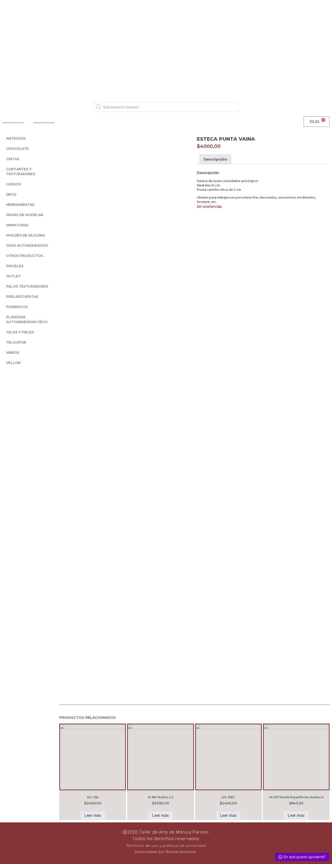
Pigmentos (17, 307)
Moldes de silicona (25, 235)
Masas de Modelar (24, 215)
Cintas (12, 159)
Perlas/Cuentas (22, 296)
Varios (12, 352)
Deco (11, 194)
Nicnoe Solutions (180, 852)
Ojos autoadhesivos (27, 245)
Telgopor (16, 342)
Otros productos (24, 256)
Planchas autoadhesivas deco (27, 319)
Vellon (13, 363)
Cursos (13, 184)
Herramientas (20, 204)
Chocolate (17, 148)
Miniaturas (17, 225)
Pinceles (14, 266)
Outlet (13, 276)
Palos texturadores (27, 286)
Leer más (92, 815)
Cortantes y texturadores (20, 171)
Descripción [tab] (215, 159)
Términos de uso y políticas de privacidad (166, 845)
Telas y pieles (20, 332)
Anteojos (16, 138)
